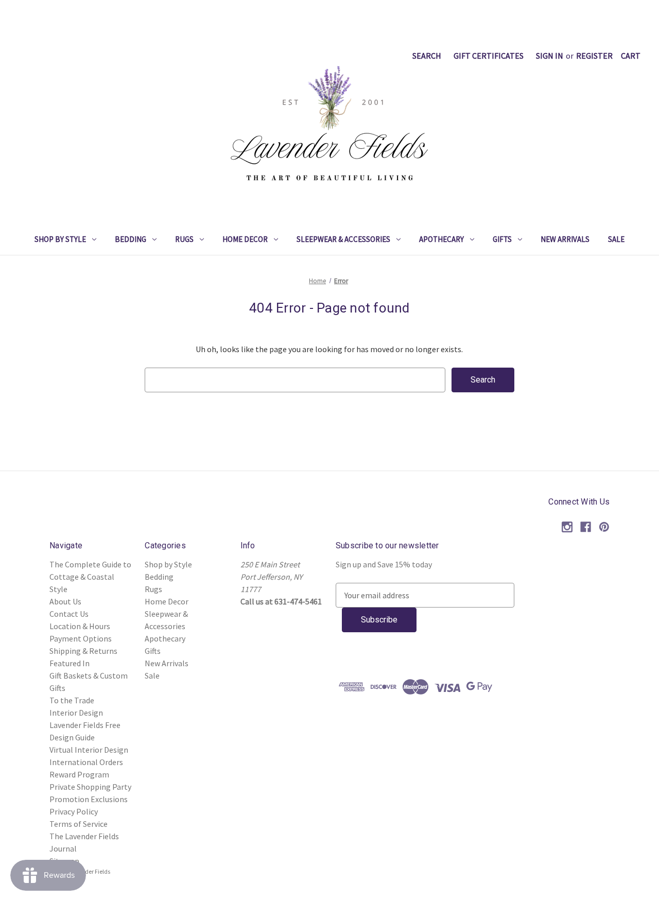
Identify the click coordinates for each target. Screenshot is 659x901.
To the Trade (71, 700)
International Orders (86, 762)
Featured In (69, 663)
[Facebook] (585, 527)
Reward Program (79, 774)
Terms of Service (78, 824)
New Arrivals (565, 239)
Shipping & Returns (83, 651)
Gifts (502, 239)
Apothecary (441, 239)
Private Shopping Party (90, 787)
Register (594, 55)
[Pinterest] (604, 527)
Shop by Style (60, 239)
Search (426, 55)
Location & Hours (79, 626)
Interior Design (76, 712)
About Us (65, 601)
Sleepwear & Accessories (343, 239)
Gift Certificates (489, 55)
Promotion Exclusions (88, 799)
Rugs (184, 239)
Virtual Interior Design (88, 749)
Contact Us (69, 614)
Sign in (549, 55)
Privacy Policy (73, 811)
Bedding (130, 239)
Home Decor (245, 239)
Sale (616, 239)
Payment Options (80, 638)
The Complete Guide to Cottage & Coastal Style (90, 576)
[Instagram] (567, 527)
